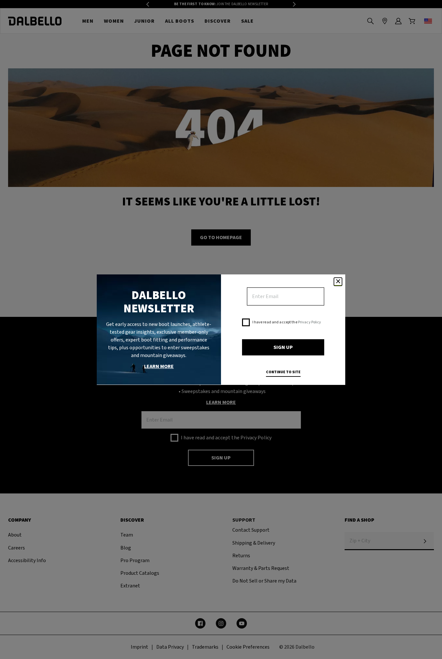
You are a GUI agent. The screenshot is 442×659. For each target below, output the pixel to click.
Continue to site (283, 372)
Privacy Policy (309, 322)
